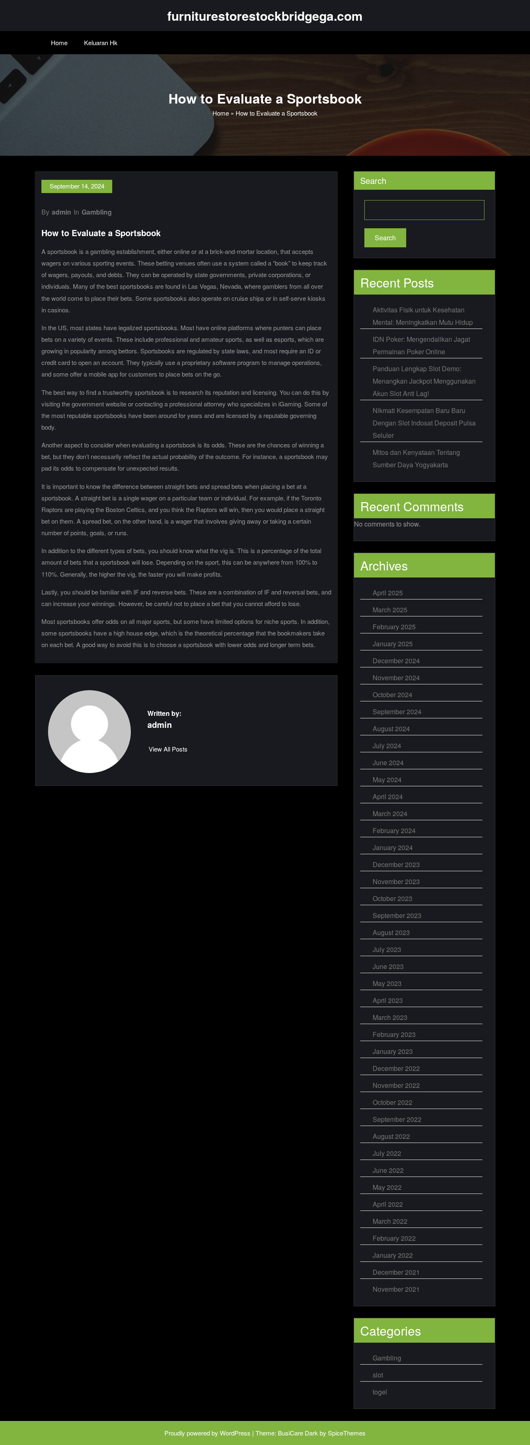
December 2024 (396, 660)
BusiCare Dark (298, 1432)
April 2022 (388, 1204)
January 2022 (393, 1255)
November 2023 (396, 881)
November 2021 (396, 1289)
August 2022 (391, 1136)
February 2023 (394, 1034)
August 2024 (391, 728)
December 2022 (396, 1068)
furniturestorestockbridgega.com (265, 15)
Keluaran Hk (101, 42)
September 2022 (397, 1119)
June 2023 (388, 966)
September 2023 (397, 915)
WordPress (235, 1432)
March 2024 (390, 813)
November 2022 (396, 1085)
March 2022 (390, 1221)
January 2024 (393, 847)
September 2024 (397, 711)
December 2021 (396, 1272)
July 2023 (387, 949)
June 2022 (388, 1170)
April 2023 (388, 1000)
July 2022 (387, 1153)
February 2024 (394, 830)
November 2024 (396, 677)
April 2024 (388, 796)
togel (380, 1392)
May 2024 (387, 779)
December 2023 (396, 864)
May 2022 (387, 1187)
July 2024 (387, 745)
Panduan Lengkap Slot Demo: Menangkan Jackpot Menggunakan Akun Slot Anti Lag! (424, 381)
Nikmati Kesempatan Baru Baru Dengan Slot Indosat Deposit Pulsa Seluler (424, 423)
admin (61, 212)
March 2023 (390, 1017)
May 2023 (387, 983)
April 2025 (388, 592)
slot (378, 1375)
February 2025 (394, 626)
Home (59, 42)
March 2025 (390, 609)
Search (373, 180)
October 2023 (392, 898)
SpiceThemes (347, 1432)
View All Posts (168, 748)
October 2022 (392, 1102)
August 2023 (391, 932)
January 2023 (393, 1051)
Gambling (97, 212)
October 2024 (392, 694)
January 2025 (393, 643)
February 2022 (394, 1238)
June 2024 (388, 762)
